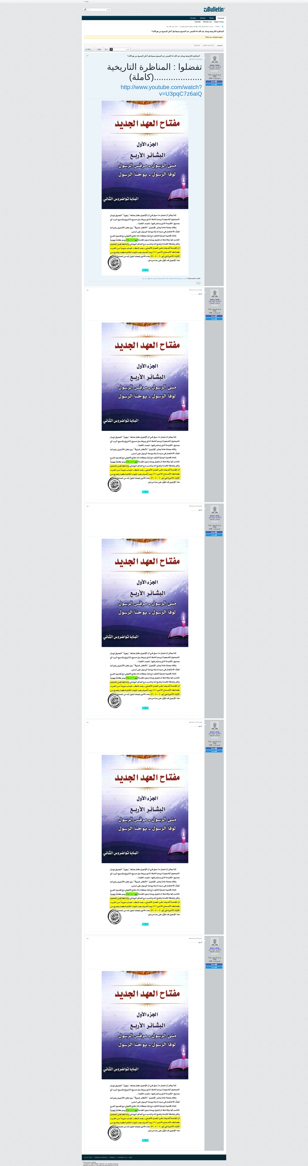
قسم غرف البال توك (171, 26)
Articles (202, 18)
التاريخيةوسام (160, 278)
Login (87, 1)
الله (175, 278)
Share (213, 81)
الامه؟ (166, 278)
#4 (87, 722)
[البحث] (85, 9)
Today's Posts (219, 22)
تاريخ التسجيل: (216, 75)
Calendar (198, 22)
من (182, 278)
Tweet (213, 84)
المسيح (179, 278)
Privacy (112, 1157)
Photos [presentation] (197, 45)
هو (143, 278)
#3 (87, 506)
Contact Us (122, 1157)
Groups (193, 18)
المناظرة (171, 278)
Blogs (212, 18)
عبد (146, 278)
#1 (87, 56)
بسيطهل (150, 278)
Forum (217, 26)
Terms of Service (100, 1157)
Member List (207, 22)
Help (130, 1157)
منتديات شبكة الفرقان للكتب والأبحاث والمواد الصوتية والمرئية (196, 26)
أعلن (185, 278)
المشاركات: (216, 78)
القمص (155, 278)
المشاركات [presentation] (219, 45)
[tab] (219, 45)
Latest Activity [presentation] (208, 45)
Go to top (88, 1157)
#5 (87, 939)
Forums (221, 18)
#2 (87, 290)
